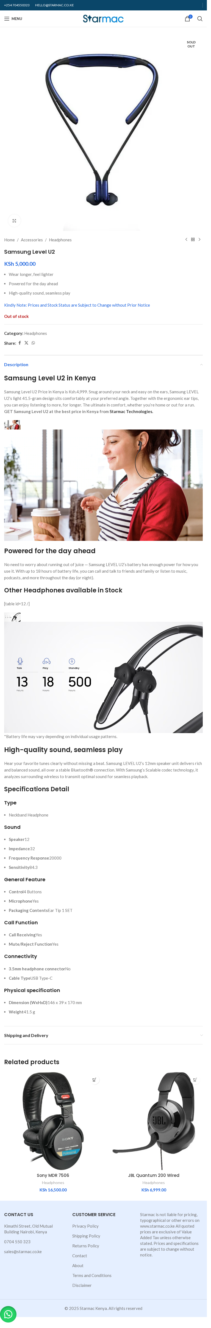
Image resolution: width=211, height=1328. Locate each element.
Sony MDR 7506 (53, 1175)
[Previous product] (186, 239)
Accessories (32, 239)
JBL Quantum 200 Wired (153, 1175)
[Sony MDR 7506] (53, 1121)
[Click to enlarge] (14, 220)
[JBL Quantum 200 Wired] (154, 1121)
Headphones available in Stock (73, 590)
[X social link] (26, 343)
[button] (8, 1314)
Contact (79, 1255)
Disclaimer (82, 1285)
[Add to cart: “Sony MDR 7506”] (94, 1079)
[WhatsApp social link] (33, 343)
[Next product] (199, 239)
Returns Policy (85, 1245)
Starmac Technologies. (131, 411)
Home (9, 239)
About (78, 1265)
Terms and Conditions (92, 1275)
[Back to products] (193, 239)
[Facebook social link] (19, 343)
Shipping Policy (86, 1235)
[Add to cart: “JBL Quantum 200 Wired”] (195, 1079)
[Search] (200, 18)
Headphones (60, 239)
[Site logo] (103, 18)
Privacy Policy (85, 1226)
